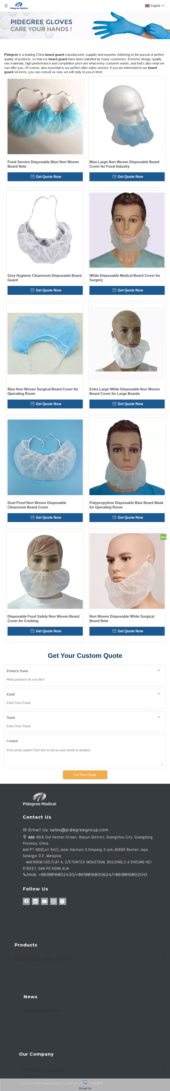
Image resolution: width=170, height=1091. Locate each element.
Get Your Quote (85, 775)
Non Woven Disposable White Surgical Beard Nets (121, 619)
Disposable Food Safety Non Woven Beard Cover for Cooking (43, 619)
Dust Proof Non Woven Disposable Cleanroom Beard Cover (37, 505)
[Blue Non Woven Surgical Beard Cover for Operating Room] (45, 344)
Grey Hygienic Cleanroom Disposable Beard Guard (45, 278)
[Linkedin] (35, 901)
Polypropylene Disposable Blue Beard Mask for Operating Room (126, 505)
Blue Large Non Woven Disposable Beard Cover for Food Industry (124, 164)
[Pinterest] (62, 901)
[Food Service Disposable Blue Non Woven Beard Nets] (45, 116)
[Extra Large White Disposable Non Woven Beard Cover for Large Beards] (127, 344)
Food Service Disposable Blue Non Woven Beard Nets (43, 164)
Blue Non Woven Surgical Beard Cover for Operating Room (43, 391)
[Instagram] (53, 901)
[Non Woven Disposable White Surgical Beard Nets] (127, 571)
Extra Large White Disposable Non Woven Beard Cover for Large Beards (124, 391)
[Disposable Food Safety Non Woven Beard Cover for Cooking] (45, 571)
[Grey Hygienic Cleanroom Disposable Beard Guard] (45, 230)
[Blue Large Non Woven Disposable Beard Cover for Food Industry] (127, 116)
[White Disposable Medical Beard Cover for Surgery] (127, 230)
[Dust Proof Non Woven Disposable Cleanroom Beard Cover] (45, 457)
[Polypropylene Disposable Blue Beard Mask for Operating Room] (127, 457)
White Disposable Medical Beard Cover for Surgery (124, 278)
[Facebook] (26, 901)
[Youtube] (44, 901)
